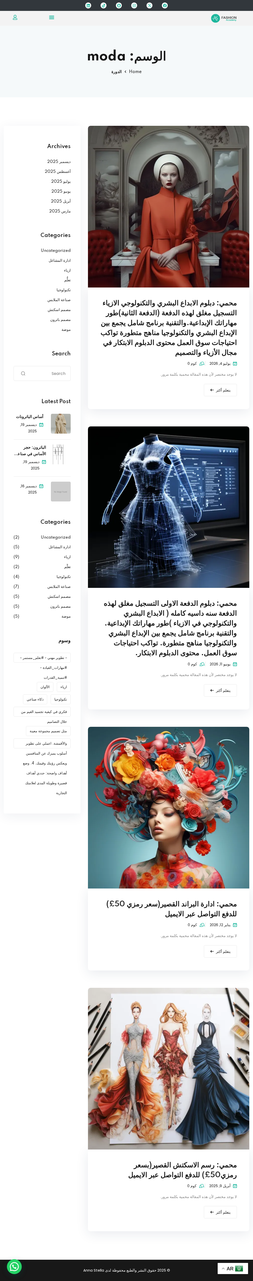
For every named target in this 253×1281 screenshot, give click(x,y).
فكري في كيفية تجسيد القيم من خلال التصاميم (44, 713)
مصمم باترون (60, 320)
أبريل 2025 (61, 201)
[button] (51, 17)
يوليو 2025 (61, 182)
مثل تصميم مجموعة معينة (48, 731)
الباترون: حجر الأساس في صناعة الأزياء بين (31, 451)
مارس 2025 (60, 211)
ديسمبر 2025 (59, 162)
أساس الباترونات (29, 417)
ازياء (67, 270)
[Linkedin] (88, 5)
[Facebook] (165, 5)
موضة (66, 330)
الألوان (45, 687)
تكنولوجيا (64, 290)
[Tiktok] (103, 5)
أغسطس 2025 (58, 172)
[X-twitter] (149, 5)
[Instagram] (134, 5)
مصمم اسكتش (59, 310)
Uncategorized (56, 251)
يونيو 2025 (61, 191)
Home (135, 72)
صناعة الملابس (59, 300)
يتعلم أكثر (223, 390)
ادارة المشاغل (60, 261)
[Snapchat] (119, 5)
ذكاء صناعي (35, 700)
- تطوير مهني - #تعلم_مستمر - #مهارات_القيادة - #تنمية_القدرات (43, 659)
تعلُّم (67, 280)
